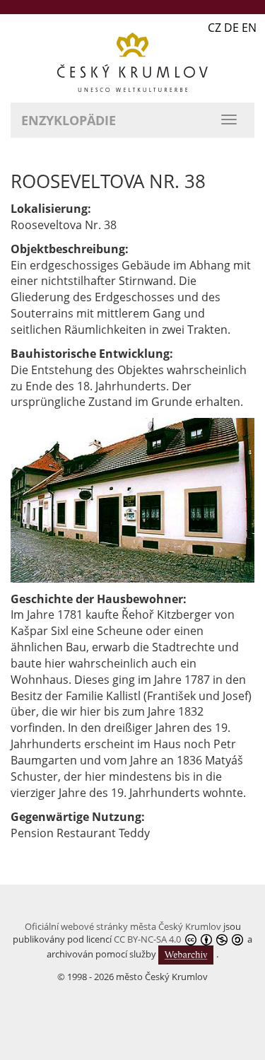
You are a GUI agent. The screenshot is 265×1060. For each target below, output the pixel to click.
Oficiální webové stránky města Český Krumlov (123, 926)
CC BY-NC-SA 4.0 (147, 939)
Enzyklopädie (68, 120)
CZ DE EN (232, 27)
